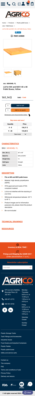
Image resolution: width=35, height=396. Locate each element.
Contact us (4, 360)
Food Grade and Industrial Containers (13, 343)
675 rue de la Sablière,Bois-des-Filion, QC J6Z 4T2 (12, 292)
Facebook (4, 310)
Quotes (32, 4)
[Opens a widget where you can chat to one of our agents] (27, 392)
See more (17, 134)
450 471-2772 (8, 4)
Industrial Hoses (6, 340)
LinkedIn (10, 310)
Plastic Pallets (6, 346)
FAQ (2, 366)
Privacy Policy (5, 373)
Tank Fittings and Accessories (11, 336)
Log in (19, 4)
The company (5, 363)
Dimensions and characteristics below (16, 115)
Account (23, 4)
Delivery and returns (7, 376)
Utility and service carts (9, 353)
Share (19, 32)
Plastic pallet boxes (7, 349)
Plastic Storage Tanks (8, 333)
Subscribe (30, 267)
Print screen (19, 36)
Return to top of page (30, 384)
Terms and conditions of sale (11, 370)
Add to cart (20, 105)
